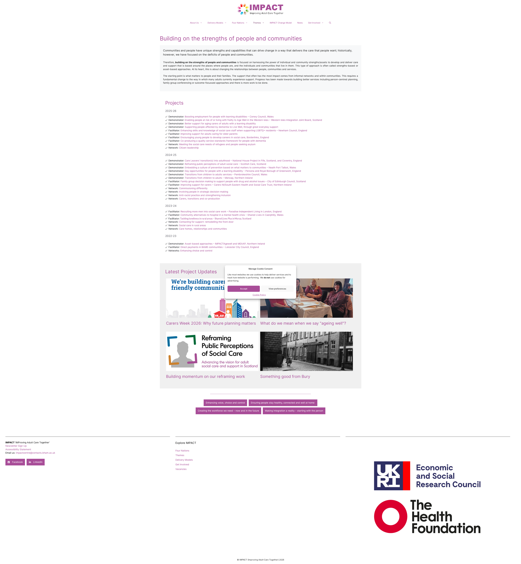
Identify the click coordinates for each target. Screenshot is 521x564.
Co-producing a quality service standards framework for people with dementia (223, 140)
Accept (243, 288)
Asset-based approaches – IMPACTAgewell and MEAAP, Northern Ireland (225, 243)
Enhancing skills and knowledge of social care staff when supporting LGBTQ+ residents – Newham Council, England (244, 130)
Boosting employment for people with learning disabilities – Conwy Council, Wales (229, 116)
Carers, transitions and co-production (199, 198)
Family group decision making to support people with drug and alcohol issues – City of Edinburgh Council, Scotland (243, 181)
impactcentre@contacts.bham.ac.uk (35, 452)
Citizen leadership (189, 147)
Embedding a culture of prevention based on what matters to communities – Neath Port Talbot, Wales (240, 167)
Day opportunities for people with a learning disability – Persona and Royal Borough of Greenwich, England (243, 171)
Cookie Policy (259, 295)
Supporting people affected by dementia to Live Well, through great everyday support (231, 127)
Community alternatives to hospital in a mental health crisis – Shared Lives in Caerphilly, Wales (232, 215)
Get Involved (314, 22)
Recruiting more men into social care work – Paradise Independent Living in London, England (231, 211)
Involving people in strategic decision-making (203, 191)
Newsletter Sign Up (16, 446)
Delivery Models (215, 22)
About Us (194, 22)
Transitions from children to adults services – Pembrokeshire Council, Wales (226, 174)
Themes (257, 22)
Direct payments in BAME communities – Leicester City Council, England (220, 247)
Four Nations (238, 22)
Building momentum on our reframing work (205, 376)
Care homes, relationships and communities (203, 228)
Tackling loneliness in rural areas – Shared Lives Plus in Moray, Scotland (215, 218)
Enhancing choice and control (196, 250)
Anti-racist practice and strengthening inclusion (205, 195)
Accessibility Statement (18, 449)
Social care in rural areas (192, 225)
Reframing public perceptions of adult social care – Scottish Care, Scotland (225, 164)
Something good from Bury (285, 376)
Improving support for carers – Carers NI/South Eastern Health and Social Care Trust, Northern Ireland (236, 184)
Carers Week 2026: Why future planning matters (211, 323)
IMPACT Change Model (281, 22)
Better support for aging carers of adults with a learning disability (220, 123)
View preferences (277, 288)
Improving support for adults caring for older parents (209, 134)
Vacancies (181, 469)
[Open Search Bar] (330, 23)
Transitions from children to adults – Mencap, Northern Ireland (219, 178)
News (300, 22)
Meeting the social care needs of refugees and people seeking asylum (217, 144)
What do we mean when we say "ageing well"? (303, 323)
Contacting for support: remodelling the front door (206, 221)
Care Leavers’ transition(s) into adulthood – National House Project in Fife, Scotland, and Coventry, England (243, 160)
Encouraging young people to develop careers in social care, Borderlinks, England (225, 137)
